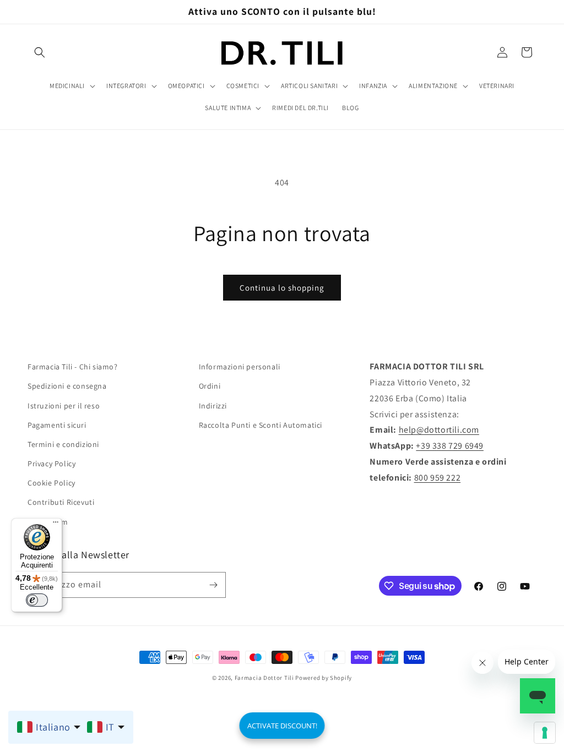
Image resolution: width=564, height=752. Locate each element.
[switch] (37, 600)
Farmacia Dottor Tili (264, 678)
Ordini (210, 386)
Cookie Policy (51, 483)
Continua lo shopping (282, 287)
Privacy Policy (51, 463)
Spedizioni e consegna (67, 386)
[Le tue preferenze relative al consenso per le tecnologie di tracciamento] (544, 732)
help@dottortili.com (439, 429)
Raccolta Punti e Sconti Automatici (260, 425)
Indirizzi (213, 406)
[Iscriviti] (213, 585)
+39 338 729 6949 (450, 445)
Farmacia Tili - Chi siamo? (73, 367)
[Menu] (55, 524)
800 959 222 (437, 477)
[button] (40, 52)
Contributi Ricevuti (61, 502)
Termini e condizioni (63, 444)
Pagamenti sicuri (57, 425)
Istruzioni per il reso (64, 406)
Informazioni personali (239, 367)
